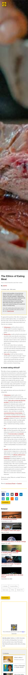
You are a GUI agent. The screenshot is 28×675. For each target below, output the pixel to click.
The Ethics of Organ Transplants (11, 564)
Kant (5, 428)
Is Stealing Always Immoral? (9, 552)
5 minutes (5, 586)
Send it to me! (10, 311)
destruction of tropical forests (13, 416)
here (23, 631)
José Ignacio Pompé (10, 483)
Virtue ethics (7, 354)
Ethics (12, 590)
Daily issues (6, 590)
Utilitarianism (7, 327)
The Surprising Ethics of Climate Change (13, 541)
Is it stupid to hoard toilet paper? (11, 530)
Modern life (20, 590)
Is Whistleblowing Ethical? (9, 519)
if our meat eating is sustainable (16, 433)
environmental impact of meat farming (13, 413)
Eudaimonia (7, 458)
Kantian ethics (7, 334)
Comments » (6, 502)
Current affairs (14, 586)
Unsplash (19, 483)
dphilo (5, 285)
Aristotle (6, 449)
